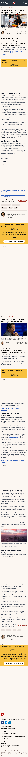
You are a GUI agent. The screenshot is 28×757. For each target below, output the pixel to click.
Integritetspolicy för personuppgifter (10, 733)
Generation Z (16, 205)
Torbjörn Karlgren (11, 635)
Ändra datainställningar (6, 747)
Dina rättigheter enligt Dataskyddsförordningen (13, 736)
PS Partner (4, 743)
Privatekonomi (12, 7)
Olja (14, 630)
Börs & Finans (12, 316)
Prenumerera (22, 200)
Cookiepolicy (4, 735)
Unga (10, 207)
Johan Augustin (10, 213)
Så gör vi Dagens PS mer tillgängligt (10, 745)
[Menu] (26, 3)
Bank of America (6, 205)
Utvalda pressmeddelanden (8, 728)
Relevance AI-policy (6, 738)
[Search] (23, 3)
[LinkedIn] (9, 722)
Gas (3, 630)
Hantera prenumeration (6, 726)
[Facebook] (2, 722)
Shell (19, 630)
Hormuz (9, 630)
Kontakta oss (4, 730)
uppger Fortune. (5, 126)
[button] (14, 535)
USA (16, 207)
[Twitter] (6, 722)
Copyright (3, 731)
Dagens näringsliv (13, 437)
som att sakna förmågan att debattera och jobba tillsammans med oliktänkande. (12, 52)
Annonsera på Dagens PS (7, 740)
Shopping (4, 207)
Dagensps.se (4, 7)
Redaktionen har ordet (6, 741)
